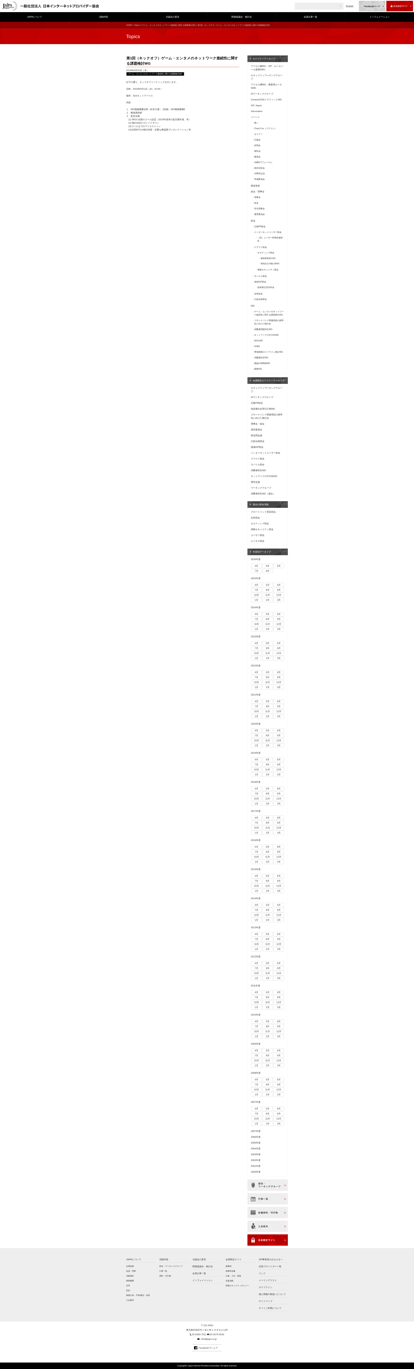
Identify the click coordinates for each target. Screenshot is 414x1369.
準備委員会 (259, 179)
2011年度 (255, 985)
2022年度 (256, 665)
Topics (137, 25)
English (349, 6)
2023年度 (256, 636)
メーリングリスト (268, 1280)
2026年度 (256, 559)
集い (256, 123)
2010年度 (256, 1014)
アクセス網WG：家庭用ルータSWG (266, 86)
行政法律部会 (260, 299)
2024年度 (256, 607)
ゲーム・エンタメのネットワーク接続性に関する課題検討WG (169, 25)
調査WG (258, 369)
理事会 (257, 197)
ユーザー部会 (257, 535)
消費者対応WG (261, 357)
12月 (278, 595)
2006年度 (256, 1137)
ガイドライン (265, 1287)
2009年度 (256, 1044)
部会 (253, 220)
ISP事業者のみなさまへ (271, 1259)
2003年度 (256, 1154)
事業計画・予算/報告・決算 (138, 1295)
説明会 (257, 145)
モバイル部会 (260, 276)
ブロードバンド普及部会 (263, 512)
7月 (256, 571)
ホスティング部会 (265, 253)
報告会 (257, 151)
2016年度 (256, 840)
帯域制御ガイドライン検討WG (268, 352)
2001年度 (256, 1166)
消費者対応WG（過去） (263, 493)
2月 (267, 600)
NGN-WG (258, 340)
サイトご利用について (270, 1308)
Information (256, 111)
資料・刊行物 (165, 1276)
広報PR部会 (260, 226)
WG (253, 306)
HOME (129, 25)
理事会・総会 (257, 423)
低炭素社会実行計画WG (263, 408)
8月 (267, 571)
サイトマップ (265, 1301)
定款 (128, 1290)
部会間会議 (256, 435)
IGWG (257, 346)
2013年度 (256, 927)
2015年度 (256, 869)
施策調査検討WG (268, 258)
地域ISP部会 (260, 282)
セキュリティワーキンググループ (267, 77)
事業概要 (130, 1281)
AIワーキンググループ (262, 93)
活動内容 (103, 17)
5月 (267, 566)
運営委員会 (259, 214)
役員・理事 (131, 1271)
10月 (256, 595)
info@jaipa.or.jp (209, 1339)
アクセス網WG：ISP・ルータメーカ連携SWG (267, 68)
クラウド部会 (260, 247)
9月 (279, 590)
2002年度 (256, 1160)
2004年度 (256, 1148)
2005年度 (256, 1142)
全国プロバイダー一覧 (270, 1266)
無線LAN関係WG (262, 363)
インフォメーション (379, 17)
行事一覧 (163, 1271)
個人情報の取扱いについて (272, 1294)
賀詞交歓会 (259, 168)
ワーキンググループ (261, 488)
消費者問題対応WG (263, 329)
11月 (267, 595)
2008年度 (256, 1073)
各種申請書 (230, 1271)
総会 (256, 203)
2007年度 (256, 1102)
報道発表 (255, 185)
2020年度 (256, 723)
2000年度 (256, 1172)
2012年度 (256, 956)
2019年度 (256, 753)
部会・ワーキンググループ (171, 1266)
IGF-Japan (256, 105)
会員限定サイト (233, 1259)
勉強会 (257, 156)
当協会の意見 (172, 17)
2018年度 (256, 782)
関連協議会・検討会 (241, 17)
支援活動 (229, 1281)
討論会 (257, 140)
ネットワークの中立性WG (266, 335)
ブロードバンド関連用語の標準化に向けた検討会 (269, 322)
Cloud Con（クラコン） (265, 128)
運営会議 (255, 482)
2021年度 (256, 694)
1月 (256, 600)
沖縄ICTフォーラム (263, 162)
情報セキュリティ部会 (267, 270)
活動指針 (130, 1276)
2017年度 (256, 811)
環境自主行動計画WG (270, 263)
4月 (256, 566)
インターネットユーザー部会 (268, 232)
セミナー (258, 134)
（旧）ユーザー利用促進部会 (270, 239)
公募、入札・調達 (233, 1276)
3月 (279, 600)
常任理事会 (259, 208)
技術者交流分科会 (265, 287)
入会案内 (130, 1300)
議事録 (228, 1266)
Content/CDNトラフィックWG (266, 99)
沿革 (128, 1285)
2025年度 (256, 578)
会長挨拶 (130, 1266)
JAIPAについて (34, 17)
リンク (262, 1273)
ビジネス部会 (257, 541)
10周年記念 (259, 173)
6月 (279, 566)
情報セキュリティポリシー (237, 1285)
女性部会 (258, 294)
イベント (255, 117)
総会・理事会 (257, 191)
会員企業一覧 (310, 17)
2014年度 (256, 898)
